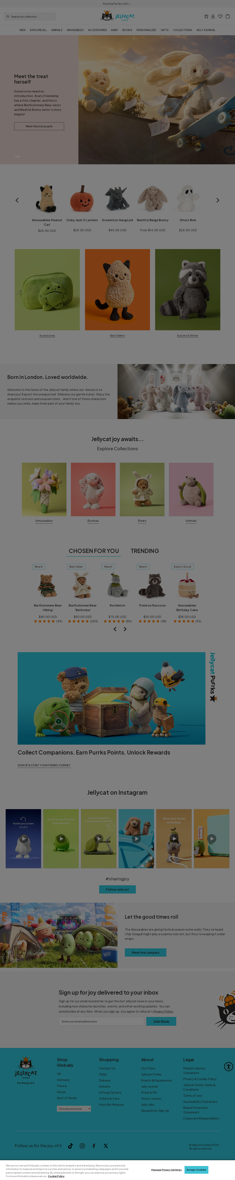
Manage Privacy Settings (166, 1169)
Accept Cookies (196, 1169)
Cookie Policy (56, 1176)
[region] (117, 1170)
